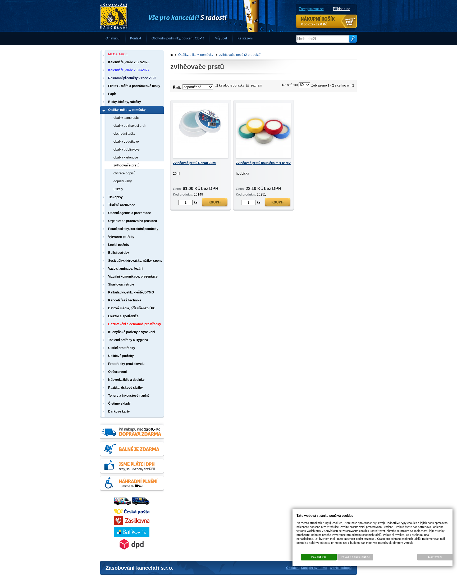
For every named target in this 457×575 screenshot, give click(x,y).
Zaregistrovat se (311, 9)
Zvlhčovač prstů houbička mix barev (263, 163)
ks (196, 202)
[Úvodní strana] (179, 16)
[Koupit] (214, 203)
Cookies (292, 568)
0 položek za (314, 24)
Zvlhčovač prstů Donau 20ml (194, 163)
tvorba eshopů (340, 568)
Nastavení (435, 557)
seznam (256, 85)
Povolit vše (319, 557)
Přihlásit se (341, 9)
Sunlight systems (314, 568)
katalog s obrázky (231, 85)
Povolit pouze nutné (355, 557)
